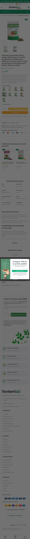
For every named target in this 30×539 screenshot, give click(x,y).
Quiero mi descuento (19, 270)
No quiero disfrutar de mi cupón (20, 277)
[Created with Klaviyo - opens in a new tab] (15, 279)
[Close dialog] (28, 259)
